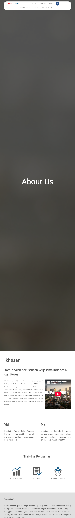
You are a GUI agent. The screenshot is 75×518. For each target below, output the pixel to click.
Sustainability (25, 8)
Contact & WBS (47, 8)
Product (43, 4)
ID (57, 4)
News (51, 4)
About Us (33, 4)
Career (35, 8)
